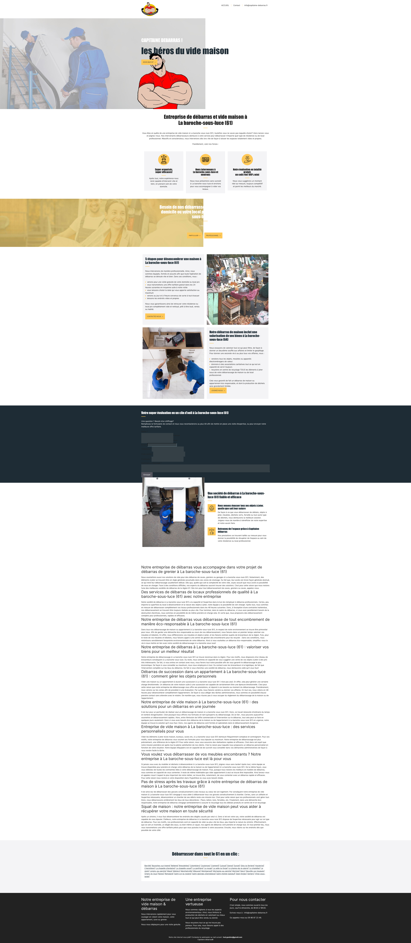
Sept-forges (241, 874)
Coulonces (205, 866)
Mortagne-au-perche (222, 871)
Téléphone (146, 449)
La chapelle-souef (183, 868)
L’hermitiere (149, 868)
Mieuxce (196, 871)
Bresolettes (184, 866)
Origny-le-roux (150, 874)
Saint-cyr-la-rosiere (182, 874)
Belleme (174, 866)
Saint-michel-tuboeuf (225, 874)
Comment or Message (151, 463)
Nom (175, 440)
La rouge (208, 868)
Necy (242, 871)
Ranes (161, 874)
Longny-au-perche (158, 871)
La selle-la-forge (220, 868)
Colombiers (195, 866)
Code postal (147, 454)
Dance (230, 866)
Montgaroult (206, 871)
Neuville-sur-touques (255, 871)
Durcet (237, 866)
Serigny (250, 874)
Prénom (176, 435)
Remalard (169, 874)
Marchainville (186, 871)
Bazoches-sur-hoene (161, 866)
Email (144, 445)
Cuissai (223, 866)
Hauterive (259, 866)
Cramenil (215, 866)
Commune (146, 459)
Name (144, 431)
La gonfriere (198, 868)
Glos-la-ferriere (247, 866)
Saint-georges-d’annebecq (203, 874)
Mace (169, 871)
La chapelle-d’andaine (165, 868)
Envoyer (147, 475)
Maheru (176, 871)
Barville (147, 866)
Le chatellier (254, 868)
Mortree (235, 871)
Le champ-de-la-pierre (238, 868)
